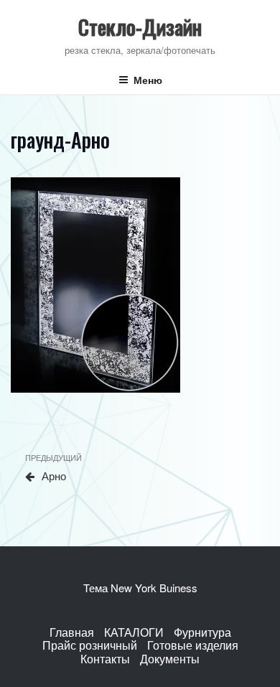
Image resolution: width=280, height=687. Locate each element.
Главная (72, 632)
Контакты (105, 658)
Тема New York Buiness (140, 587)
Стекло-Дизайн (140, 27)
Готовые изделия (192, 645)
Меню (148, 80)
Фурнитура (202, 632)
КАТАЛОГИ (134, 632)
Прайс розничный (89, 645)
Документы (170, 658)
